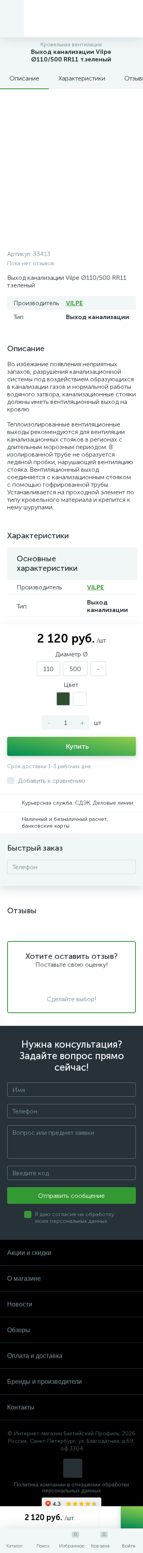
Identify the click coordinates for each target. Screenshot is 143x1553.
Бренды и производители (44, 1381)
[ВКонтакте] (72, 1468)
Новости (19, 1304)
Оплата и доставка (34, 1355)
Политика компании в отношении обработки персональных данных (71, 1488)
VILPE (74, 303)
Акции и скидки (29, 1252)
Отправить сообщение (71, 1195)
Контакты (21, 1407)
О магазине (24, 1278)
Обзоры (18, 1330)
